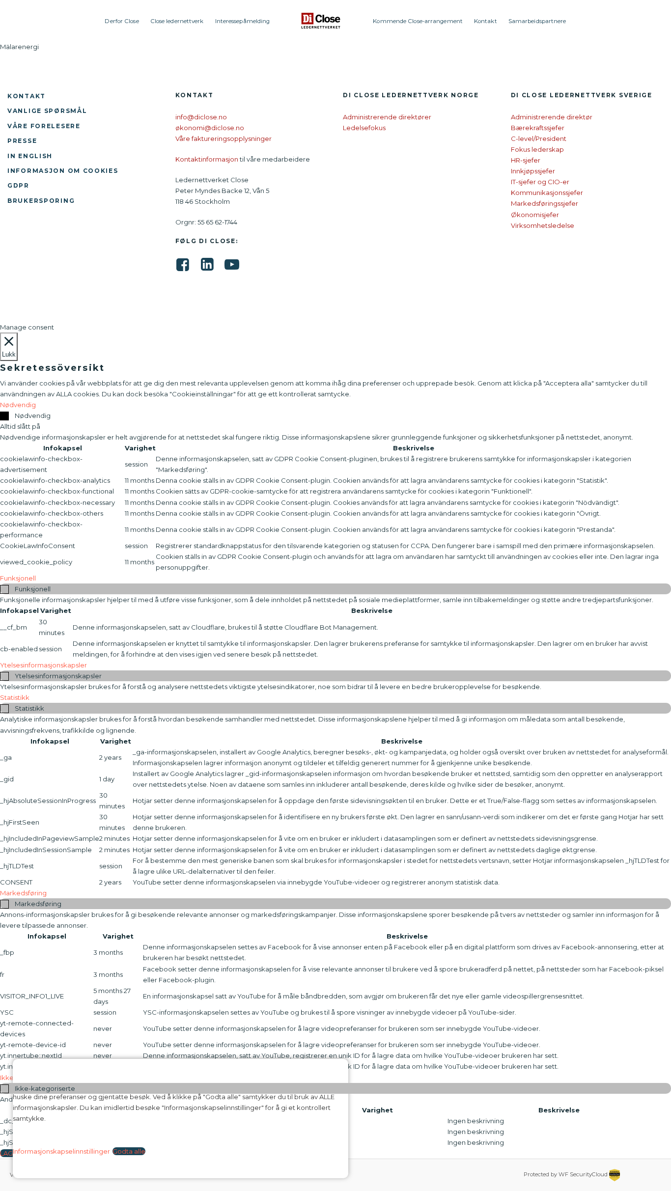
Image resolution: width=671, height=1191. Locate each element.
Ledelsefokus (364, 128)
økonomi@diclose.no (209, 128)
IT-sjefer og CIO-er (540, 182)
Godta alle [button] (128, 1151)
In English (30, 156)
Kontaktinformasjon (206, 159)
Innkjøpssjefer (533, 171)
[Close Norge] (321, 20)
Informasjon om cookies (62, 170)
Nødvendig (33, 415)
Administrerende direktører (387, 117)
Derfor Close (122, 21)
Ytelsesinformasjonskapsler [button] (43, 665)
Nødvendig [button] (18, 405)
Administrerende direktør (551, 117)
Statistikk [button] (14, 697)
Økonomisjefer (535, 215)
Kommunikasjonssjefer (547, 192)
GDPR (18, 185)
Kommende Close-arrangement (418, 21)
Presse (22, 140)
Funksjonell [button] (18, 578)
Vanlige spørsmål (47, 110)
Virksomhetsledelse (542, 225)
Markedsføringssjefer (544, 203)
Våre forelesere (44, 126)
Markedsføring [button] (23, 893)
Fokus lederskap (537, 149)
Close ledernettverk (177, 21)
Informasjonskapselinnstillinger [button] (61, 1151)
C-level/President (538, 138)
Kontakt (485, 21)
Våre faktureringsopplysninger (223, 138)
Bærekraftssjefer (537, 128)
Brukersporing (41, 200)
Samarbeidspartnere (537, 21)
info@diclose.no (201, 117)
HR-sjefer (525, 160)
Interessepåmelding (242, 21)
